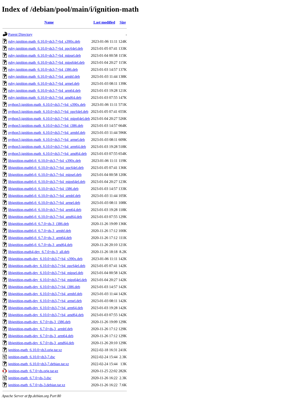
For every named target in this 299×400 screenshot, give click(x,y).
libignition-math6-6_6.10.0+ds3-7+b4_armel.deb (44, 203)
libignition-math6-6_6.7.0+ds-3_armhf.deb (39, 231)
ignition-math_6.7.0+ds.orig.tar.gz (33, 371)
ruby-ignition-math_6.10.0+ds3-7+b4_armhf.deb (44, 77)
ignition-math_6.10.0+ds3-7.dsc (31, 357)
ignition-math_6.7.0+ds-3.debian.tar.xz (36, 385)
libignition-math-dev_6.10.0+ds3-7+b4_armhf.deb (45, 294)
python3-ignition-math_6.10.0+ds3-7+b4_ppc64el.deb (48, 112)
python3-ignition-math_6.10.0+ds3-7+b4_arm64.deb (47, 147)
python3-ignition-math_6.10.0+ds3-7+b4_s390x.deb (46, 105)
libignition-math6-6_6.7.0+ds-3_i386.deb (38, 224)
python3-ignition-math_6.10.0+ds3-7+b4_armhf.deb (46, 133)
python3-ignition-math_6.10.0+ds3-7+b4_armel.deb (46, 140)
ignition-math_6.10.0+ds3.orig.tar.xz (35, 350)
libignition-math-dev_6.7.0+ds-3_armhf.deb (40, 329)
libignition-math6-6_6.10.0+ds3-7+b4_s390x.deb (44, 161)
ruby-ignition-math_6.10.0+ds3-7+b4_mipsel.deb (44, 55)
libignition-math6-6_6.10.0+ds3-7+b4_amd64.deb (45, 217)
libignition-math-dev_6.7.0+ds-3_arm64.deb (40, 336)
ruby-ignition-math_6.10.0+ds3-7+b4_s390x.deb (44, 41)
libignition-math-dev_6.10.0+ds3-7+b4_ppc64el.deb (46, 266)
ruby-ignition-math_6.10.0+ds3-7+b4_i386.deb (43, 69)
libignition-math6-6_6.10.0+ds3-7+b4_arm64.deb (44, 210)
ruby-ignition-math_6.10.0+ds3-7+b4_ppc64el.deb (45, 48)
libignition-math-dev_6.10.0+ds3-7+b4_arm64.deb (45, 308)
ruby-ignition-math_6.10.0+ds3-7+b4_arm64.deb (44, 91)
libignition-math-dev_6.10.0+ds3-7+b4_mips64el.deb (47, 280)
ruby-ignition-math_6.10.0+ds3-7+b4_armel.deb (43, 84)
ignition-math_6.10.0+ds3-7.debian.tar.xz (38, 364)
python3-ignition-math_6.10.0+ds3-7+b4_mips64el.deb (49, 119)
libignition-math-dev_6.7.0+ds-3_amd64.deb (41, 343)
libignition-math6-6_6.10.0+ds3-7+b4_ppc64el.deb (46, 168)
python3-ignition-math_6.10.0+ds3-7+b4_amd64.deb (47, 154)
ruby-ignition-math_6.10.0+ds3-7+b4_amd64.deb (44, 98)
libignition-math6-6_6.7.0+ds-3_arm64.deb (40, 238)
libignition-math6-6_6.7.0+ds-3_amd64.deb (40, 245)
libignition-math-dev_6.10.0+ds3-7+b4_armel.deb (45, 301)
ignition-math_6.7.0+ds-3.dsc (29, 378)
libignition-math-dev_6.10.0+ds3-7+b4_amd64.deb (46, 315)
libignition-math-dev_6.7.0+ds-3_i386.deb (39, 322)
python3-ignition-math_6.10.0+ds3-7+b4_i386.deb (45, 126)
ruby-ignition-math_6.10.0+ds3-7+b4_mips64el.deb (46, 62)
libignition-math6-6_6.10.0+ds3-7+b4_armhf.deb (44, 196)
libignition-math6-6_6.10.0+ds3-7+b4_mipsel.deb (45, 175)
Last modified (104, 22)
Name (49, 22)
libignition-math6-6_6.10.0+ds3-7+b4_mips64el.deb (46, 182)
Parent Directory (20, 34)
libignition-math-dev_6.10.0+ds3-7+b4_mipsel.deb (45, 273)
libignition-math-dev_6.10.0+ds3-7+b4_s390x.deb (45, 259)
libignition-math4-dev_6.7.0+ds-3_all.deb (38, 252)
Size (123, 22)
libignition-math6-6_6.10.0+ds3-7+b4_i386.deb (43, 189)
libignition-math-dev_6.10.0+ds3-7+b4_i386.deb (44, 287)
